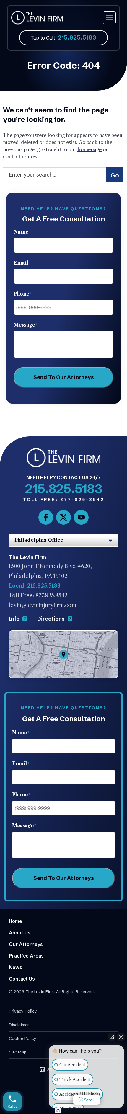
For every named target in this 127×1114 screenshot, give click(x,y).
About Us (19, 933)
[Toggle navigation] (109, 17)
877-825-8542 (64, 499)
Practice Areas (26, 956)
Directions (51, 618)
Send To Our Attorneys (63, 377)
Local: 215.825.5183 (35, 586)
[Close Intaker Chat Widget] (121, 1037)
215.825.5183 (77, 37)
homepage (89, 149)
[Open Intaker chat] (58, 1110)
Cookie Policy (22, 1038)
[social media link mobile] (45, 517)
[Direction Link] (63, 635)
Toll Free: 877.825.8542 (38, 595)
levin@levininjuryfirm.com (42, 605)
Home (15, 921)
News (15, 967)
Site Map (17, 1052)
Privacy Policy (23, 1011)
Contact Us (22, 979)
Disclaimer (19, 1024)
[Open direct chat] (112, 1037)
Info (15, 618)
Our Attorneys (26, 944)
